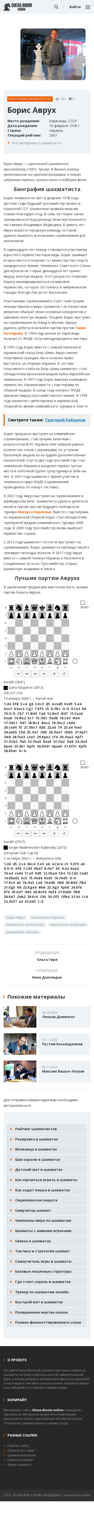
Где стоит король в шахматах (43, 1281)
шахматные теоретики (68, 924)
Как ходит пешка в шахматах (42, 1190)
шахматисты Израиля (47, 917)
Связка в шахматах (33, 1241)
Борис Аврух (15, 917)
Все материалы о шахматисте (36, 143)
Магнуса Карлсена (34, 512)
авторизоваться (17, 1105)
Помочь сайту (18, 1445)
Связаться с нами (20, 1450)
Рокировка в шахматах (36, 1139)
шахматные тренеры (22, 932)
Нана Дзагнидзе (47, 977)
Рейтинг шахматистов (36, 1129)
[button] (18, 673)
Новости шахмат (20, 1460)
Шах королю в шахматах (37, 1159)
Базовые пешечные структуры (43, 1271)
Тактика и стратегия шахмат (42, 1251)
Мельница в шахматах (36, 1149)
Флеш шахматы (19, 1464)
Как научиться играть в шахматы (46, 1180)
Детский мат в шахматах (38, 1169)
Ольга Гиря (47, 959)
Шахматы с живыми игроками (43, 1230)
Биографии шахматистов (30, 98)
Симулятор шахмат (33, 1210)
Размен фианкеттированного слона (48, 1322)
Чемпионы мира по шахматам (43, 1220)
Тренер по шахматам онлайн (42, 1292)
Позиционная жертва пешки (41, 1312)
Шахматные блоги (21, 1455)
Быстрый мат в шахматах (39, 1302)
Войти (75, 7)
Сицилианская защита (36, 1200)
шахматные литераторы (25, 924)
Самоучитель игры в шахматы (43, 1261)
